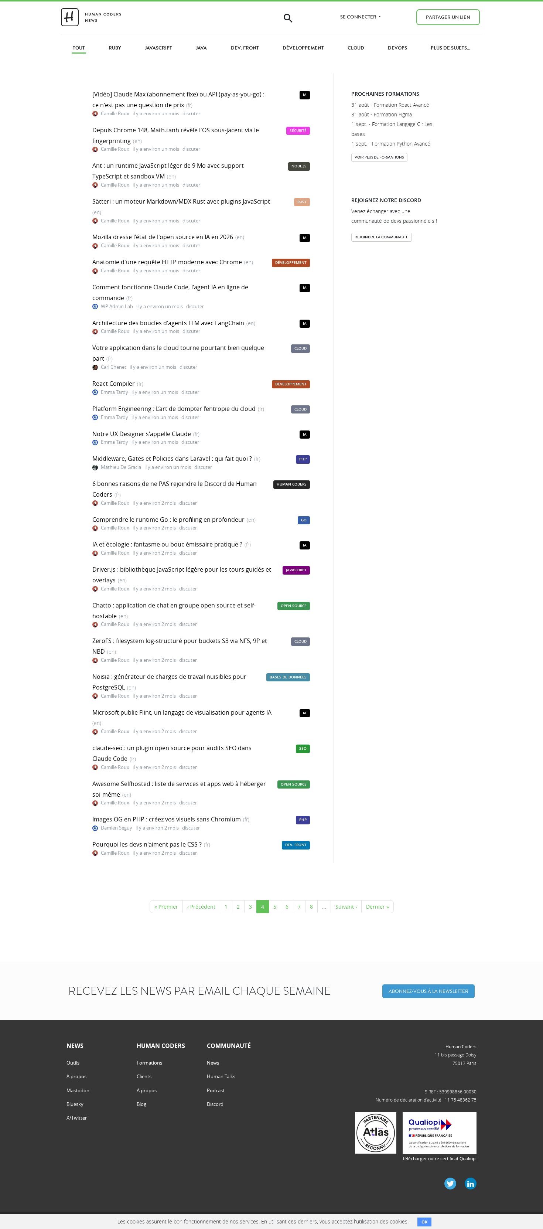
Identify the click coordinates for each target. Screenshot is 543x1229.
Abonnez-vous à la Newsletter (428, 991)
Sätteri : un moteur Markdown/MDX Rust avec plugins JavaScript (181, 201)
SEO (303, 748)
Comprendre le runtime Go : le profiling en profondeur (168, 519)
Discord (215, 1104)
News (213, 1062)
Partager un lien (448, 17)
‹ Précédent (201, 906)
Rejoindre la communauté (381, 237)
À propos (76, 1076)
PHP (303, 459)
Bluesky (74, 1104)
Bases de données (288, 677)
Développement (291, 262)
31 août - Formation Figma (381, 114)
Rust (302, 202)
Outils (72, 1062)
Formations (149, 1062)
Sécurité (298, 130)
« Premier (166, 906)
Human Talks (221, 1076)
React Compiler (113, 383)
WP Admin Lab (117, 306)
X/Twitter (76, 1117)
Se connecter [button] (359, 16)
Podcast (216, 1090)
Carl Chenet (113, 367)
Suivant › (346, 906)
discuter (191, 113)
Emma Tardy (114, 392)
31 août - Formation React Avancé (390, 104)
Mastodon (77, 1090)
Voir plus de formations (379, 157)
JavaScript (296, 570)
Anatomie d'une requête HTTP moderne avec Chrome (167, 262)
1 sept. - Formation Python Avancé (390, 143)
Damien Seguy (116, 828)
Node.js (299, 166)
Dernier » (377, 906)
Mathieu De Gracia (121, 467)
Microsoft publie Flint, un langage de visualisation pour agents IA (182, 712)
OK (424, 1222)
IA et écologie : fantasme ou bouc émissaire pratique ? (167, 544)
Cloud (300, 348)
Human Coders (292, 484)
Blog (141, 1104)
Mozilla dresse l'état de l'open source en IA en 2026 (162, 237)
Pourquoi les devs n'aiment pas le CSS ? (147, 844)
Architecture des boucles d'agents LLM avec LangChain (168, 323)
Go (304, 520)
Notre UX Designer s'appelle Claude (141, 434)
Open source (294, 605)
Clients (144, 1076)
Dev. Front (296, 844)
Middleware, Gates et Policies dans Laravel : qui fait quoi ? (172, 459)
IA (305, 94)
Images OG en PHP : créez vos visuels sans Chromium (166, 819)
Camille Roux (115, 113)
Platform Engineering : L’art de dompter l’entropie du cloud (174, 409)
